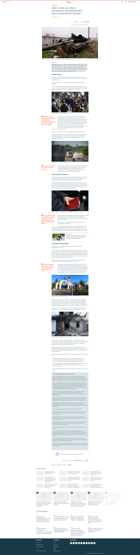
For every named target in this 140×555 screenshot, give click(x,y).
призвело (66, 433)
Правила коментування (41, 550)
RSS (37, 548)
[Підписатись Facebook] (71, 543)
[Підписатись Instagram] (81, 543)
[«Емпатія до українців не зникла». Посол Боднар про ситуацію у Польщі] (40, 473)
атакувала (65, 376)
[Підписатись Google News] (74, 543)
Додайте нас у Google (132, 1)
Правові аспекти (56, 546)
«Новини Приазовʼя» (80, 71)
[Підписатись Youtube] (79, 543)
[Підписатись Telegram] (87, 543)
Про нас (54, 542)
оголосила (71, 358)
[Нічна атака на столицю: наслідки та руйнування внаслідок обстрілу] (113, 496)
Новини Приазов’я (55, 16)
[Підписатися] (94, 543)
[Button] (76, 21)
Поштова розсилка (40, 546)
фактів (60, 418)
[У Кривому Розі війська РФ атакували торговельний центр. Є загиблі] (61, 496)
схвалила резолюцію (81, 387)
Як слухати (38, 542)
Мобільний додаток (40, 544)
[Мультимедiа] (126, 2)
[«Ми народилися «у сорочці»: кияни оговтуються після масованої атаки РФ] (96, 496)
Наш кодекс (55, 544)
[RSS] (89, 543)
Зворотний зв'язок (56, 550)
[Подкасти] (122, 2)
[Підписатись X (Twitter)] (76, 543)
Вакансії (54, 548)
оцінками (81, 438)
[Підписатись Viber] (84, 543)
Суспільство (55, 5)
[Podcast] (92, 543)
